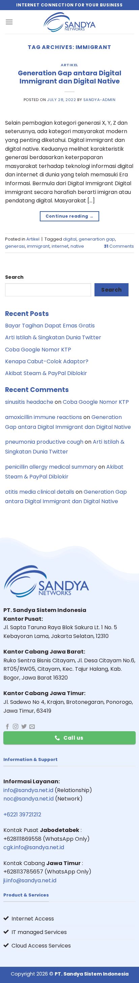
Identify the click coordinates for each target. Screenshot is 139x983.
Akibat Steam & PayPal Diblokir (46, 373)
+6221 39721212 (22, 814)
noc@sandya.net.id (28, 799)
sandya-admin (99, 99)
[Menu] (9, 22)
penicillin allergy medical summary (51, 467)
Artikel (69, 65)
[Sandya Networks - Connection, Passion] (69, 22)
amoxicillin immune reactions (43, 417)
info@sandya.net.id (28, 790)
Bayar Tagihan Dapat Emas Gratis (50, 325)
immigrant (38, 246)
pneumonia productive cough (44, 442)
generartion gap (97, 239)
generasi (15, 246)
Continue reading (70, 216)
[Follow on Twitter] (24, 727)
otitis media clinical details (39, 492)
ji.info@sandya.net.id (29, 880)
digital (70, 239)
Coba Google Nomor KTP (38, 349)
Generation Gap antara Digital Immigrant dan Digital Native (69, 77)
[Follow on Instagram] (15, 727)
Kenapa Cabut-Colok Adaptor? (46, 361)
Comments (119, 246)
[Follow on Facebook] (7, 727)
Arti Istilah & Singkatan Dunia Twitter (53, 337)
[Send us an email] (32, 727)
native (77, 246)
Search (14, 277)
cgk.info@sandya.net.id (33, 847)
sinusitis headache (29, 402)
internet (60, 246)
